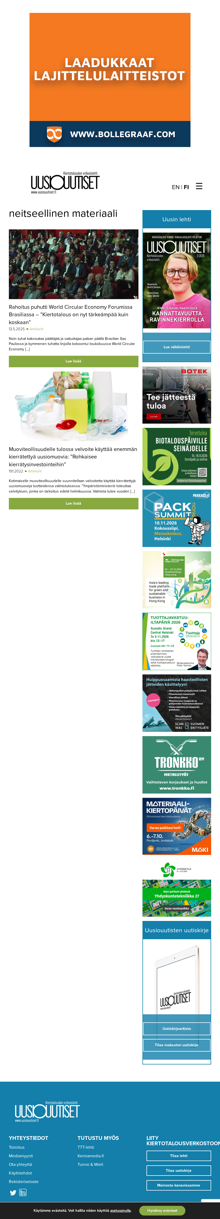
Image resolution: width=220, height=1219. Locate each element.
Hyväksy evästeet (162, 1210)
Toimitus (16, 1147)
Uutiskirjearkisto (177, 1028)
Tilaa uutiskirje (179, 1170)
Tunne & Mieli (90, 1164)
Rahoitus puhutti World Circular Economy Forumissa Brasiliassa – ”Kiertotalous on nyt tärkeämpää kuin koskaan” (71, 315)
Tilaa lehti (179, 1156)
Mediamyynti (21, 1156)
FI (186, 187)
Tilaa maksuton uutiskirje (177, 1045)
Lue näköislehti (177, 347)
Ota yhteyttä (20, 1164)
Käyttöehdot (20, 1173)
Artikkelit (36, 329)
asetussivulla (120, 1210)
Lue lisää (73, 361)
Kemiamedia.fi (91, 1156)
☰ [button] (199, 186)
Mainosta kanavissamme (178, 1185)
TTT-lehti (86, 1147)
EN (176, 187)
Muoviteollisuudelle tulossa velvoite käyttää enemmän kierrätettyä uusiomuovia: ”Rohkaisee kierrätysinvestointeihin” (73, 457)
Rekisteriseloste (24, 1181)
